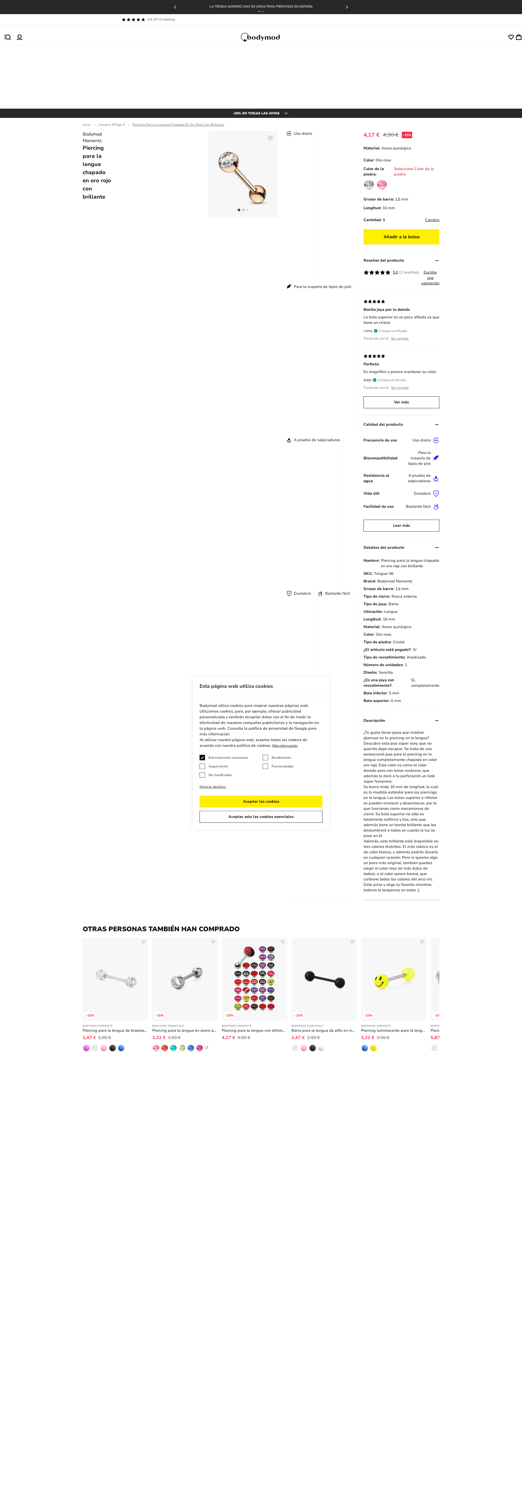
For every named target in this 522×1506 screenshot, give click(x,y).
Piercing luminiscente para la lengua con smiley (393, 1030)
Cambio (432, 219)
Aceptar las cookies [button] (261, 801)
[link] (368, 184)
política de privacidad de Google (277, 728)
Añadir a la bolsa (402, 237)
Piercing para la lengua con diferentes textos (254, 1030)
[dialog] (261, 753)
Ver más (401, 402)
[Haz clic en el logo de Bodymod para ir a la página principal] (265, 37)
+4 (206, 1047)
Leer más (401, 525)
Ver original (400, 338)
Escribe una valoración (430, 278)
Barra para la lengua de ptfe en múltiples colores (324, 1030)
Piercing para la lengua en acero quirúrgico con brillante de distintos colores (184, 1030)
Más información (285, 745)
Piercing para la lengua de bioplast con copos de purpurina (115, 1030)
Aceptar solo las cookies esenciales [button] (261, 816)
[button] (258, 11)
